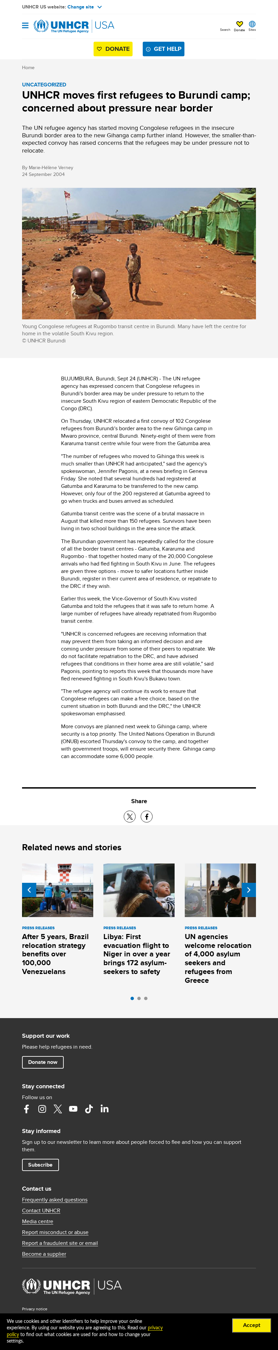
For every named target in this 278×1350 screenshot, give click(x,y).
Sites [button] (252, 29)
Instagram (42, 1109)
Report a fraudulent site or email (60, 1243)
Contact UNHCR (41, 1210)
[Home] (57, 26)
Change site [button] (80, 6)
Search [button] (225, 29)
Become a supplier (44, 1254)
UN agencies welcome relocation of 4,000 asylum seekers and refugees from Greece (218, 958)
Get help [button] (167, 48)
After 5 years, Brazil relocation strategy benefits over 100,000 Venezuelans (55, 954)
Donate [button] (239, 29)
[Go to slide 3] (147, 1000)
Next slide (249, 890)
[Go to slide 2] (140, 1000)
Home (28, 67)
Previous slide (29, 890)
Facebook (26, 1109)
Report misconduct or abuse (55, 1232)
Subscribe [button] (40, 1165)
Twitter (57, 1109)
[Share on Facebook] (147, 816)
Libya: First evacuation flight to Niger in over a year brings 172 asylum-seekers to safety (136, 954)
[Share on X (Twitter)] (130, 816)
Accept (251, 1325)
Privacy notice (34, 1309)
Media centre (37, 1221)
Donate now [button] (42, 1062)
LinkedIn (104, 1109)
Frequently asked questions (54, 1200)
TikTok (88, 1109)
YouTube (73, 1109)
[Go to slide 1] (134, 1000)
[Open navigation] (25, 26)
